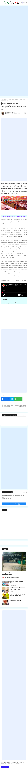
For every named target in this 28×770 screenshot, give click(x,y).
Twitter (12, 399)
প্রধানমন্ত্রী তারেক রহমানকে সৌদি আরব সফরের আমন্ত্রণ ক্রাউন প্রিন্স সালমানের (17, 588)
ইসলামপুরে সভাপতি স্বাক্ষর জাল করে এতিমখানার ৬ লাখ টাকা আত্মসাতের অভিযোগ (13, 574)
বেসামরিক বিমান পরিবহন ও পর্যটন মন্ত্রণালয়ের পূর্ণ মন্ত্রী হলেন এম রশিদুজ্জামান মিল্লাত (17, 594)
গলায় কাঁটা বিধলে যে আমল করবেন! (15, 600)
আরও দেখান (24, 415)
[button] (26, 2)
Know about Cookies (13, 764)
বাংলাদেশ (5, 99)
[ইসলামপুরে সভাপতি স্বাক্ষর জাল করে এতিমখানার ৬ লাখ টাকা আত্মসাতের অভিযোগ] (14, 561)
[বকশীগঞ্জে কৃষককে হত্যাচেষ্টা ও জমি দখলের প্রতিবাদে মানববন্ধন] (5, 583)
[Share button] (24, 399)
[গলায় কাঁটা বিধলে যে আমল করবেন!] (5, 602)
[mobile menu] (2, 2)
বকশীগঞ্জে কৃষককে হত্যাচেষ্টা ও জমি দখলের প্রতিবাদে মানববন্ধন (16, 582)
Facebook (6, 399)
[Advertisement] (14, 51)
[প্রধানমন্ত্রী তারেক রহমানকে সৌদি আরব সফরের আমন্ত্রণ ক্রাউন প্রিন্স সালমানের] (5, 590)
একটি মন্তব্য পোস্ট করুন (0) (14, 504)
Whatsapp (19, 399)
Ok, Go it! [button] (5, 767)
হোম (2, 99)
